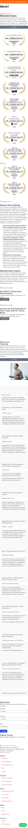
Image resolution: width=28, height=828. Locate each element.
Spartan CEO (5, 797)
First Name (2, 708)
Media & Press (5, 814)
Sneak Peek (20, 3)
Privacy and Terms (5, 752)
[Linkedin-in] (6, 741)
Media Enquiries (5, 824)
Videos (3, 811)
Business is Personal (6, 801)
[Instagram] (2, 741)
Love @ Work (5, 794)
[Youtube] (9, 741)
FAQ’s (2, 768)
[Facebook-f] (13, 741)
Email (1, 724)
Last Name (2, 716)
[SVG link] (14, 6)
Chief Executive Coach (7, 791)
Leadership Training (5, 13)
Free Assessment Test (7, 765)
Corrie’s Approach (6, 761)
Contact (3, 820)
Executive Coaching (6, 778)
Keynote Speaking (6, 781)
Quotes (3, 771)
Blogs (2, 807)
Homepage (4, 758)
